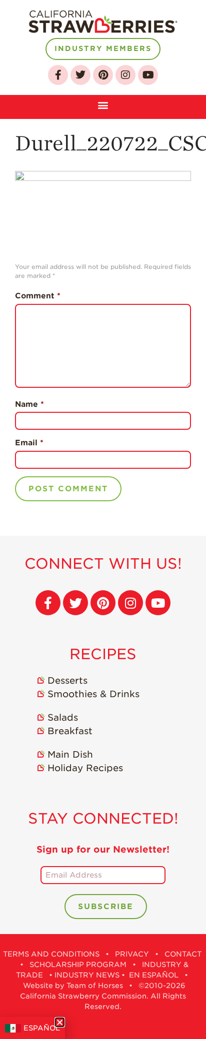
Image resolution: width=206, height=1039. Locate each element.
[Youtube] (148, 75)
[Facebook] (58, 75)
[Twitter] (80, 75)
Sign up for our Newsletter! (103, 849)
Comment (37, 295)
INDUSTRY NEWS (87, 975)
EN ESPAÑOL (153, 975)
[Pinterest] (103, 75)
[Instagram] (126, 75)
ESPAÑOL (42, 1028)
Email (29, 442)
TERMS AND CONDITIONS (51, 954)
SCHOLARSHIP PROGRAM (78, 965)
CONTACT (183, 954)
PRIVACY (132, 954)
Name (29, 404)
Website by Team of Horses (73, 986)
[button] (103, 104)
